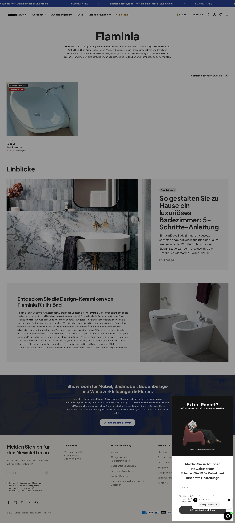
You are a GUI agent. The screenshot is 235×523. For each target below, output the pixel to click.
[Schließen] (227, 401)
